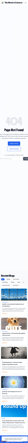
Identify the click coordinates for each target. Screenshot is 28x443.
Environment (16, 279)
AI (23, 282)
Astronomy (15, 285)
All (2, 279)
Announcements (6, 285)
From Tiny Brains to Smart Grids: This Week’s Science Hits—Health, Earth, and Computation (13, 422)
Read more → (5, 313)
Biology (8, 279)
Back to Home (14, 143)
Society (12, 282)
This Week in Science (13, 2)
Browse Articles (14, 149)
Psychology (5, 282)
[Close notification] (26, 438)
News (18, 282)
